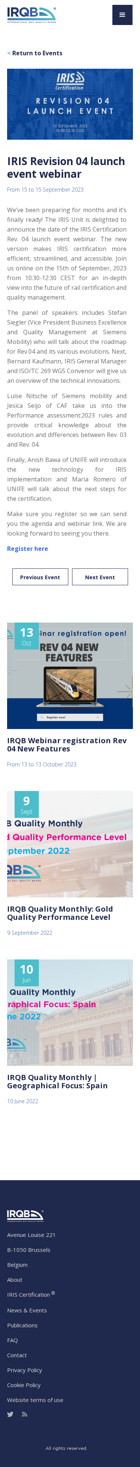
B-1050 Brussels (28, 1249)
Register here (27, 549)
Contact (17, 1355)
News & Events (27, 1310)
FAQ (12, 1340)
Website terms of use (35, 1400)
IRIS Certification (31, 1294)
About (14, 1279)
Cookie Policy (24, 1385)
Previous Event (40, 577)
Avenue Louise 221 (31, 1234)
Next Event (100, 577)
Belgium (17, 1264)
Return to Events (34, 53)
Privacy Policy (24, 1370)
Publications (22, 1325)
